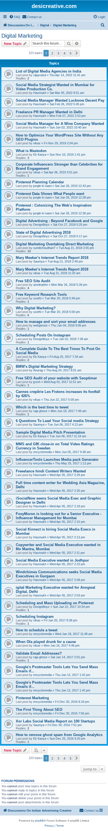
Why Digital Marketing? (36, 308)
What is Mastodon (31, 151)
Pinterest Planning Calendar (40, 182)
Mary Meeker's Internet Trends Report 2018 (52, 258)
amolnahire (40, 284)
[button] (76, 53)
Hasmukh (39, 92)
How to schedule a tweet (36, 630)
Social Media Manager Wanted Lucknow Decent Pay (60, 100)
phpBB (39, 820)
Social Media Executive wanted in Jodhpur (52, 560)
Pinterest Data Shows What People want (50, 194)
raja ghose (40, 411)
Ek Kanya (39, 154)
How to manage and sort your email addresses (56, 322)
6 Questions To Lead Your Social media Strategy (57, 421)
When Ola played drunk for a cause (46, 642)
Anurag (38, 370)
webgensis (40, 325)
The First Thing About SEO (39, 709)
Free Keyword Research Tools (41, 294)
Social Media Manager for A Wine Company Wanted (60, 124)
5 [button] (70, 53)
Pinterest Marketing (32, 698)
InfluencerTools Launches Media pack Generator (57, 459)
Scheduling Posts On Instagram (43, 335)
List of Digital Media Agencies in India (48, 71)
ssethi (37, 298)
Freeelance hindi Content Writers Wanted (51, 471)
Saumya (38, 261)
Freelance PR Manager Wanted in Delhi (49, 112)
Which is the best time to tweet (42, 407)
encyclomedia (42, 452)
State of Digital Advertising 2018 (43, 232)
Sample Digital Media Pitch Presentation (50, 432)
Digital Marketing (21, 36)
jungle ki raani (42, 185)
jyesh (36, 382)
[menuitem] (14, 17)
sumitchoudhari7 (44, 247)
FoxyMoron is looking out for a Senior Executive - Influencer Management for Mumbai (58, 516)
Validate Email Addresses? (39, 653)
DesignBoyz (41, 224)
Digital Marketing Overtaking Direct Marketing (55, 244)
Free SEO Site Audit (33, 281)
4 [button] (64, 53)
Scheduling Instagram (35, 616)
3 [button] (58, 53)
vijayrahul (39, 75)
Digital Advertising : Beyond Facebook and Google (59, 221)
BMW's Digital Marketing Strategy (44, 366)
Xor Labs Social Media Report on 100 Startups (55, 721)
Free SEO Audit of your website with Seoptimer (56, 378)
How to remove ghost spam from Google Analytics (59, 735)
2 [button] (52, 53)
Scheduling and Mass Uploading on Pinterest (55, 603)
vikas (36, 143)
